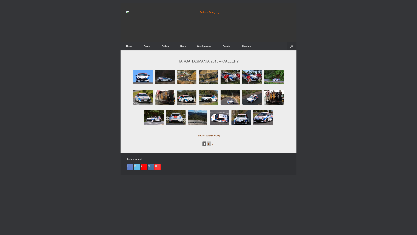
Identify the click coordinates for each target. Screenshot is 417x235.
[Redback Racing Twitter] (137, 167)
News (183, 46)
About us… (247, 46)
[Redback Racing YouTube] (157, 167)
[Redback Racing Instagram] (151, 167)
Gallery (165, 46)
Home (129, 46)
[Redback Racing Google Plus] (144, 167)
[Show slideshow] (208, 135)
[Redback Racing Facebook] (130, 167)
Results (226, 46)
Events (147, 46)
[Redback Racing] (208, 22)
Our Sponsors (204, 46)
